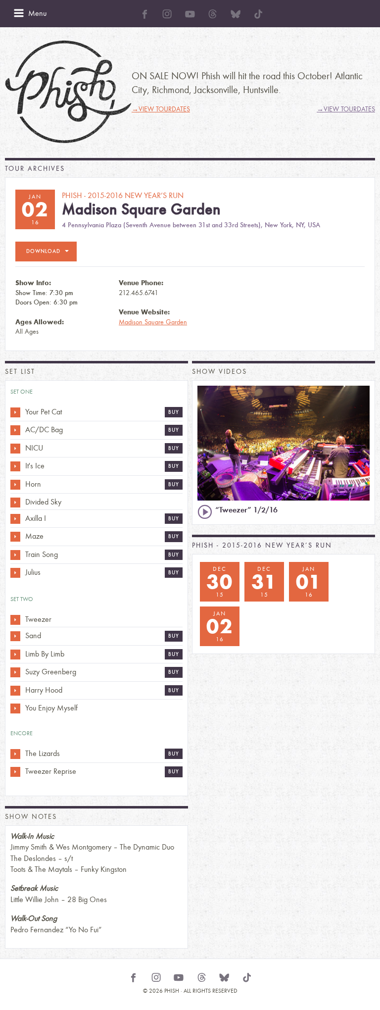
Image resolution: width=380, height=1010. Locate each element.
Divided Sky (43, 501)
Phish (68, 92)
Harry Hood (43, 690)
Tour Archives (35, 168)
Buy (173, 412)
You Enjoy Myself (51, 707)
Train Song (41, 554)
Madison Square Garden (153, 322)
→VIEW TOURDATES (161, 109)
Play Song (15, 412)
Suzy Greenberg (50, 671)
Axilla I (35, 518)
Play (204, 512)
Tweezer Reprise (50, 771)
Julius (33, 572)
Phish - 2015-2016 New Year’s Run (262, 545)
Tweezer (38, 619)
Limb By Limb (44, 653)
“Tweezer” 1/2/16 (246, 509)
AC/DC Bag (44, 429)
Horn (33, 484)
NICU (34, 448)
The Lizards (42, 753)
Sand (33, 635)
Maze (34, 536)
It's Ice (35, 465)
